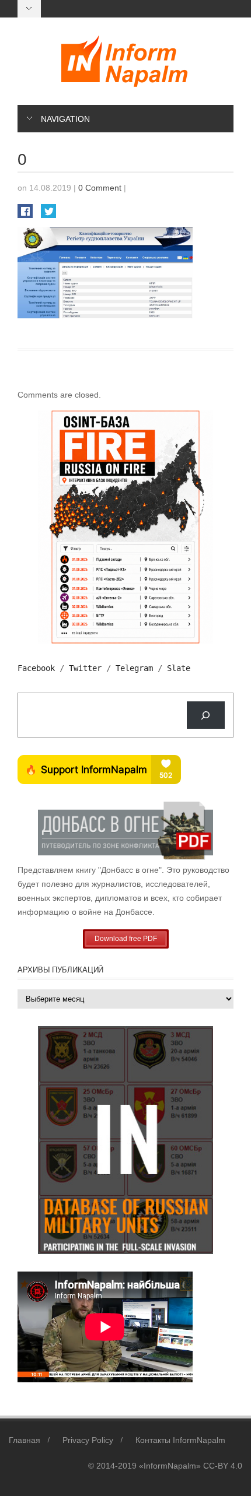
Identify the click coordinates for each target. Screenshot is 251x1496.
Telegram (134, 668)
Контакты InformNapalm (180, 1440)
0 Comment (99, 187)
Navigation (65, 119)
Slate (178, 668)
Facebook (36, 668)
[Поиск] (206, 715)
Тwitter (85, 668)
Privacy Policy (87, 1440)
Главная (24, 1440)
